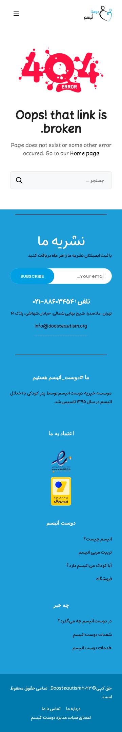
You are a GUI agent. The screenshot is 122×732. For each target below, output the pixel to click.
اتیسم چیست (99, 539)
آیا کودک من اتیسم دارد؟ (89, 565)
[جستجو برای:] (61, 181)
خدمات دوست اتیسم (92, 648)
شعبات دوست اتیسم (92, 635)
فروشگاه (104, 579)
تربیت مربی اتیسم (95, 552)
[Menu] (16, 13)
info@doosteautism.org (61, 326)
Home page (84, 153)
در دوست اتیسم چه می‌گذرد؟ (85, 621)
